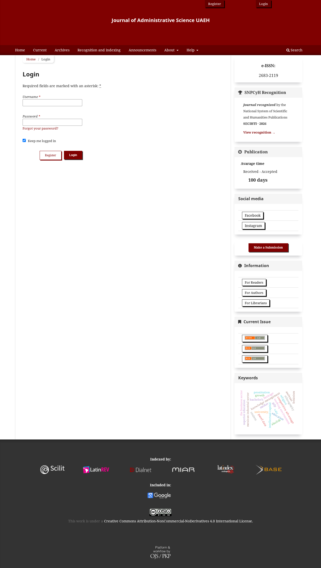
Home (20, 50)
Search (296, 50)
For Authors (254, 292)
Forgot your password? (40, 128)
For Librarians (256, 303)
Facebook (253, 215)
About (170, 50)
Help (191, 50)
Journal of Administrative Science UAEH (161, 20)
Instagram (253, 225)
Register (214, 4)
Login (263, 4)
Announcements (142, 50)
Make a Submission (268, 247)
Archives (62, 50)
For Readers (254, 282)
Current (40, 50)
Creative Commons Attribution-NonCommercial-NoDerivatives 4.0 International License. (178, 521)
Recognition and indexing (99, 50)
